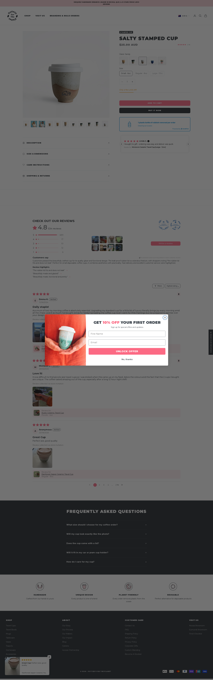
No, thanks (127, 359)
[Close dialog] (165, 317)
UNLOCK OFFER (127, 351)
